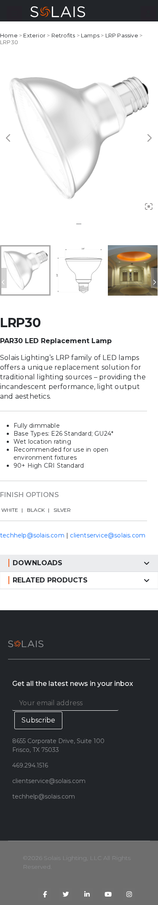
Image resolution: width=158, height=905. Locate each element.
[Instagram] (129, 894)
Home (9, 35)
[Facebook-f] (44, 894)
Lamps (90, 35)
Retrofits (63, 35)
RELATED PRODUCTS (50, 580)
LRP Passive (121, 35)
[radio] (12, 510)
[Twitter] (65, 894)
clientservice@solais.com (107, 535)
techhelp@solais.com (32, 535)
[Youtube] (108, 894)
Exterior (34, 35)
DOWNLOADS (37, 563)
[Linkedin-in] (86, 894)
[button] (14, 13)
